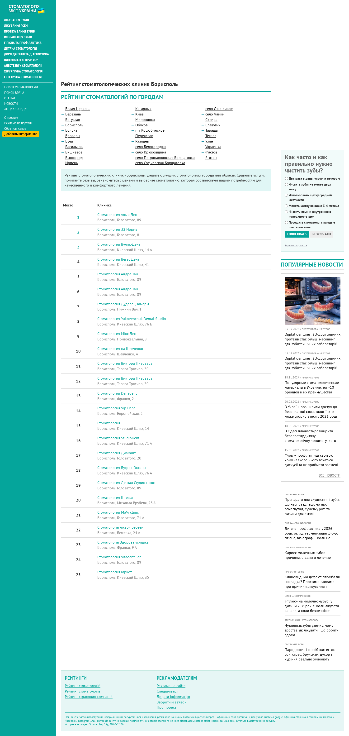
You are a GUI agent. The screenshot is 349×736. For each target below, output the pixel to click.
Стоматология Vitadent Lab (119, 556)
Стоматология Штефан (115, 497)
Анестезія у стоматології (23, 65)
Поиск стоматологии (21, 87)
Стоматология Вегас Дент (118, 259)
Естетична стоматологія (23, 77)
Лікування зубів (16, 20)
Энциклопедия (16, 108)
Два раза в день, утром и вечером (314, 178)
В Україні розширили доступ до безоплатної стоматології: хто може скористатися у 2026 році (311, 411)
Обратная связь (15, 128)
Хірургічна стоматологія (23, 71)
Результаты (321, 234)
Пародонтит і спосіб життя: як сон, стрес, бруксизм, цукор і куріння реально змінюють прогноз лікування (310, 656)
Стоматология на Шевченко (120, 348)
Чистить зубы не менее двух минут (310, 186)
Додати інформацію (173, 696)
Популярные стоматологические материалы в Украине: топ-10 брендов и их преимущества (312, 387)
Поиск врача (14, 92)
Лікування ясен (16, 26)
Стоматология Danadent (117, 393)
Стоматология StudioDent (118, 437)
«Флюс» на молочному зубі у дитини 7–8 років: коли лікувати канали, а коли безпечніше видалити (312, 608)
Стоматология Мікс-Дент (117, 333)
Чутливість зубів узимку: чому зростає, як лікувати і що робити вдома (312, 630)
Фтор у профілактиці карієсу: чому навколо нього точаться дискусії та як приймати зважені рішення (311, 462)
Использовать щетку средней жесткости (310, 197)
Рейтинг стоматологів (82, 691)
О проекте (11, 117)
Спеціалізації (167, 691)
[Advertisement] (166, 33)
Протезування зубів (19, 31)
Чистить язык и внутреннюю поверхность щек (310, 214)
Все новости (329, 475)
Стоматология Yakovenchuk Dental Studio (131, 318)
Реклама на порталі (18, 123)
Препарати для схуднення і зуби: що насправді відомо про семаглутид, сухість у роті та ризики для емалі (312, 506)
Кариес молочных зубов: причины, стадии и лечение (308, 555)
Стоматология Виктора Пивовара (124, 363)
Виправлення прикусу (21, 60)
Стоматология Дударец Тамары (123, 303)
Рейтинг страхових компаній (89, 696)
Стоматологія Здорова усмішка (123, 542)
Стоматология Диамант (116, 452)
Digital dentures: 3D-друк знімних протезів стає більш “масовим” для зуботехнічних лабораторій (312, 339)
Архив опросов (296, 245)
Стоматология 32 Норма (117, 229)
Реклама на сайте (171, 685)
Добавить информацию (20, 134)
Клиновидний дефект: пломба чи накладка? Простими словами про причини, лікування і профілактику (312, 583)
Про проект (166, 707)
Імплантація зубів (18, 37)
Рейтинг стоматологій (82, 685)
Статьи (9, 98)
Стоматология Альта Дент (118, 214)
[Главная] (29, 9)
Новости (11, 103)
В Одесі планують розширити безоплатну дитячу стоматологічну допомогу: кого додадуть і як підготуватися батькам (310, 440)
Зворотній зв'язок (171, 702)
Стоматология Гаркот (114, 571)
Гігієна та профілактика (23, 43)
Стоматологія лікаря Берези (120, 527)
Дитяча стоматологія (20, 48)
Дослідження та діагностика (26, 54)
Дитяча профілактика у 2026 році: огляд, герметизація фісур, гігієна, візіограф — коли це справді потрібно (311, 535)
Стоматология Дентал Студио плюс (126, 482)
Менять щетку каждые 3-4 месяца (314, 206)
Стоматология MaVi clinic (118, 512)
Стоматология (108, 423)
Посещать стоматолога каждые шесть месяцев (312, 224)
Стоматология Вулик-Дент (118, 244)
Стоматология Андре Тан (117, 274)
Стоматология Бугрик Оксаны (121, 467)
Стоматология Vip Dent (116, 408)
